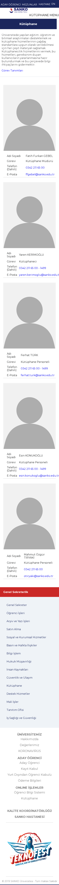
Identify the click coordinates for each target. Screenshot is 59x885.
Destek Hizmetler (18, 693)
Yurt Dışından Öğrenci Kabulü (30, 775)
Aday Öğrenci (30, 763)
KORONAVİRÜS (29, 751)
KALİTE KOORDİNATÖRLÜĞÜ (29, 811)
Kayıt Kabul (29, 769)
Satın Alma (14, 629)
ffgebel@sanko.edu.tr (40, 174)
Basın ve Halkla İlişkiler (22, 645)
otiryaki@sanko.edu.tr (38, 576)
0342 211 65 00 (35, 167)
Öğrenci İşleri (16, 613)
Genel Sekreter (17, 605)
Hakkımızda (30, 739)
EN (53, 3)
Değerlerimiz (29, 745)
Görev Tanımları (12, 70)
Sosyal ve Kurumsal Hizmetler (26, 637)
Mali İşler (13, 701)
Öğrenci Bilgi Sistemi (29, 792)
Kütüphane (18, 17)
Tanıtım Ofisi (15, 709)
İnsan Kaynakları (17, 669)
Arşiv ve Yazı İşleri (18, 621)
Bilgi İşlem (14, 653)
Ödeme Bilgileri (29, 780)
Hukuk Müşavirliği (19, 661)
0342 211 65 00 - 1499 (32, 268)
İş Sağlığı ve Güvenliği (21, 718)
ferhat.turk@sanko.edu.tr (38, 375)
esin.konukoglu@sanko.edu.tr (39, 475)
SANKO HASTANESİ (30, 817)
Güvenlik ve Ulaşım (19, 677)
